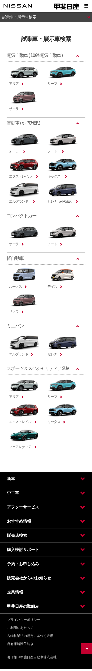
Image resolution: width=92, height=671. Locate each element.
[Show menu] (86, 6)
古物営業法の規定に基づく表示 (30, 636)
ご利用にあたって (20, 628)
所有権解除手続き (20, 644)
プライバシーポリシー (23, 620)
